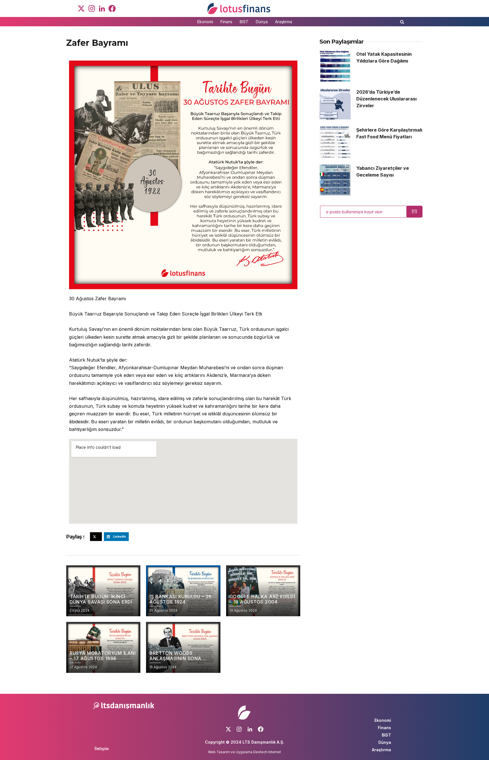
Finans (226, 21)
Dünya (262, 21)
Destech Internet (267, 752)
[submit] (414, 212)
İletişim (102, 748)
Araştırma (283, 21)
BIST (244, 21)
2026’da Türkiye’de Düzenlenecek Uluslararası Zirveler (386, 98)
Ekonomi (205, 21)
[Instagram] (91, 8)
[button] (402, 23)
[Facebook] (112, 8)
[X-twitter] (81, 8)
